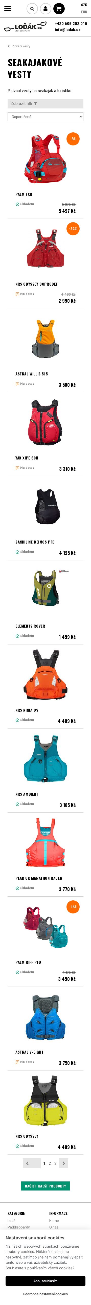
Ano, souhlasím (45, 1281)
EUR (84, 11)
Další (63, 1163)
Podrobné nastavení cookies (45, 1294)
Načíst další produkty (45, 1185)
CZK (84, 4)
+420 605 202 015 (71, 23)
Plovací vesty (21, 46)
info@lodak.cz (68, 29)
